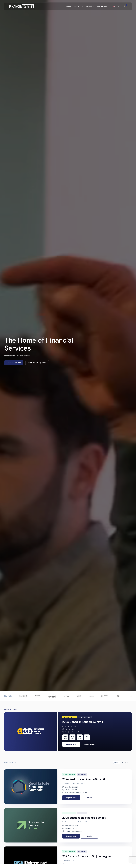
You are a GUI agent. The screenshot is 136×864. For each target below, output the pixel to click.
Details (89, 797)
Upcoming (67, 6)
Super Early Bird (85, 717)
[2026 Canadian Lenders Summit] (30, 731)
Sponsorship (87, 6)
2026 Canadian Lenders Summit (82, 722)
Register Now (71, 744)
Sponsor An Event (14, 363)
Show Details (89, 744)
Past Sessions (102, 6)
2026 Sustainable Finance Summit (84, 818)
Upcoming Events (37, 363)
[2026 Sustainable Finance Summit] (30, 825)
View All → (127, 762)
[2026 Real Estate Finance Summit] (30, 786)
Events (76, 6)
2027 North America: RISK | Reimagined (87, 856)
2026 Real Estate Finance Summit (83, 779)
